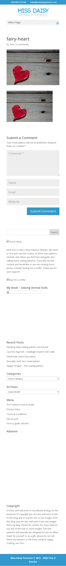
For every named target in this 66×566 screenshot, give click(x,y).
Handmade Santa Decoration (21, 356)
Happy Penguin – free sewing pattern (25, 365)
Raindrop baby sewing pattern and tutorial (27, 347)
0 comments (22, 44)
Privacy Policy (13, 409)
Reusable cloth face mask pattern (23, 361)
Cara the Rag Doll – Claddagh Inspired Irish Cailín (31, 351)
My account (12, 418)
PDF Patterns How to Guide (20, 404)
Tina (12, 44)
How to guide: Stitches (18, 423)
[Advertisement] (33, 467)
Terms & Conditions (17, 414)
